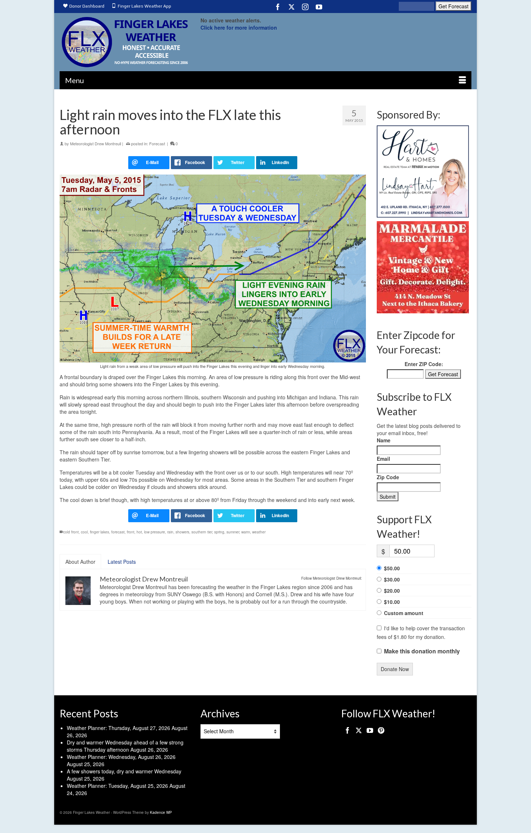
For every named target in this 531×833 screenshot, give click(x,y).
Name (383, 440)
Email (383, 458)
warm (245, 531)
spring (219, 531)
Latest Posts (122, 561)
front (130, 531)
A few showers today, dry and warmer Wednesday (124, 771)
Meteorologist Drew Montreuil (95, 143)
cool (84, 531)
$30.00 (392, 579)
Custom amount (403, 613)
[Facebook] (278, 6)
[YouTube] (319, 6)
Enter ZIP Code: (424, 364)
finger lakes (99, 531)
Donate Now (395, 669)
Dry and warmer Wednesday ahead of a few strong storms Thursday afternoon (125, 746)
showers (182, 531)
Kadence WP (161, 812)
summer (232, 531)
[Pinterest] (381, 730)
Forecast (157, 143)
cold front (71, 531)
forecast (118, 531)
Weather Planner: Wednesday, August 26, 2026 (121, 756)
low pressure (154, 531)
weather (259, 531)
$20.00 (392, 590)
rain (170, 531)
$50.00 (392, 568)
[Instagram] (305, 6)
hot (139, 531)
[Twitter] (291, 6)
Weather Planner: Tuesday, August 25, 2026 (117, 785)
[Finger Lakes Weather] (125, 42)
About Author (80, 561)
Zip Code (388, 477)
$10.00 (392, 601)
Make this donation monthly (422, 651)
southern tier (201, 531)
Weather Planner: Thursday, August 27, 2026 (118, 727)
